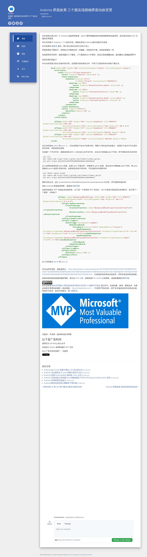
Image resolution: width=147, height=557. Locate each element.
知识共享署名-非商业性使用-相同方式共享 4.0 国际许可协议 (76, 285)
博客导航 (76, 186)
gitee (63, 146)
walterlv (90, 555)
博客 (23, 39)
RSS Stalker (97, 278)
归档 (23, 46)
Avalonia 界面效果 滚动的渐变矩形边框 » (122, 387)
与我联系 (74, 291)
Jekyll (71, 555)
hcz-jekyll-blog (83, 555)
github (56, 146)
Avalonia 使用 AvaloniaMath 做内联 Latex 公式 (62, 375)
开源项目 (25, 61)
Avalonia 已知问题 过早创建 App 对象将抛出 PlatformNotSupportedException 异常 (77, 378)
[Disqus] (90, 419)
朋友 (23, 54)
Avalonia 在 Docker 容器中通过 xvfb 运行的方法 (63, 370)
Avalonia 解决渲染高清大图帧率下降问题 (60, 383)
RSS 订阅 (25, 77)
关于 (23, 69)
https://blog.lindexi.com (81, 288)
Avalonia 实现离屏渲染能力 (55, 380)
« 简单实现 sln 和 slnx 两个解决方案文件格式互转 (62, 387)
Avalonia (48, 16)
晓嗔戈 (54, 46)
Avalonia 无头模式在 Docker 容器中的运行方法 (63, 372)
